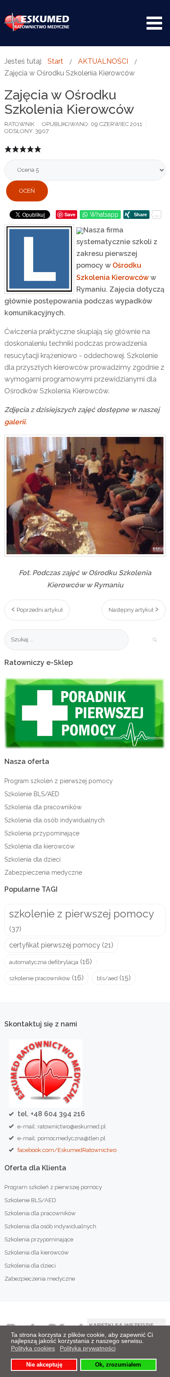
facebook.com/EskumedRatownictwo (66, 1149)
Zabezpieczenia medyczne (43, 872)
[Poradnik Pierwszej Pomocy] (85, 713)
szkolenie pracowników (39, 978)
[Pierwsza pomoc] (85, 495)
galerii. (15, 422)
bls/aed (107, 978)
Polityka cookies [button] (33, 1348)
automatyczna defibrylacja (43, 961)
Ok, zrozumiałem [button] (118, 1365)
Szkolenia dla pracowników (43, 807)
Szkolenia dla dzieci (32, 859)
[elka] (39, 259)
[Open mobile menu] (154, 23)
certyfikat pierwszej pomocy (54, 945)
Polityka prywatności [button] (88, 1348)
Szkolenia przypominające (41, 833)
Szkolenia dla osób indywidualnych (54, 820)
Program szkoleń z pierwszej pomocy (58, 780)
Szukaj (155, 639)
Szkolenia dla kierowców (39, 846)
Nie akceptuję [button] (44, 1365)
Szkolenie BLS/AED (31, 794)
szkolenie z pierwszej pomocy (81, 913)
